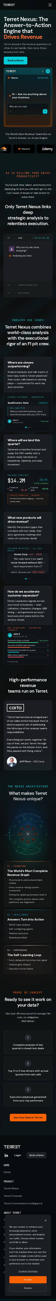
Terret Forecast (13, 1196)
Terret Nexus (11, 1188)
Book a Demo (37, 1155)
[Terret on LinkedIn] (6, 1155)
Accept (28, 1279)
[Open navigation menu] (50, 5)
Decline (28, 1288)
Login (17, 1155)
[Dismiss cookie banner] (45, 1221)
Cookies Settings (28, 1271)
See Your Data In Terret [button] (28, 1117)
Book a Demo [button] (15, 60)
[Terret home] (9, 5)
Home (7, 1172)
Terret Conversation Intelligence (23, 1203)
